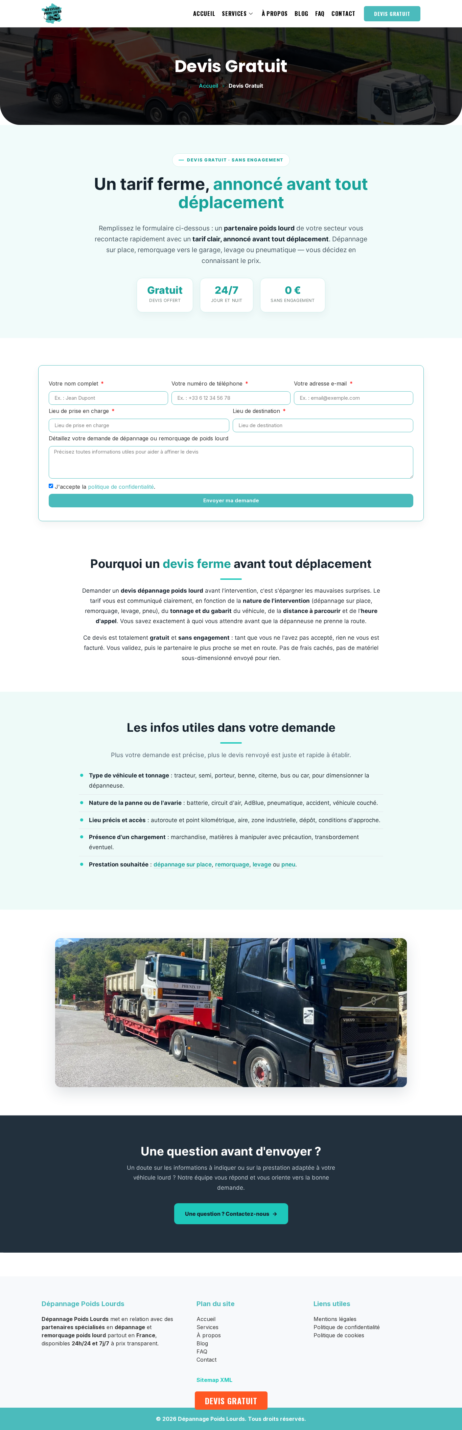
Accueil (204, 13)
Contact (343, 13)
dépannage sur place (183, 864)
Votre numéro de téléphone (207, 384)
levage (262, 864)
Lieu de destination (257, 411)
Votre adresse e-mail (321, 384)
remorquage (232, 864)
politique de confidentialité (121, 486)
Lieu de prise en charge (80, 411)
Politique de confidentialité (347, 1327)
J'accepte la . (105, 486)
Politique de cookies (339, 1335)
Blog (301, 13)
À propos (275, 13)
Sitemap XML (214, 1380)
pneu (288, 864)
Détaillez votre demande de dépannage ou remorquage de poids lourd (138, 439)
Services (234, 13)
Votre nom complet (74, 384)
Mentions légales (335, 1319)
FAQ (320, 13)
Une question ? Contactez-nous (227, 1213)
